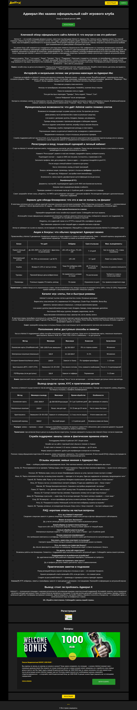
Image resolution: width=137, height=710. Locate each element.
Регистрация (111, 3)
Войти (123, 3)
